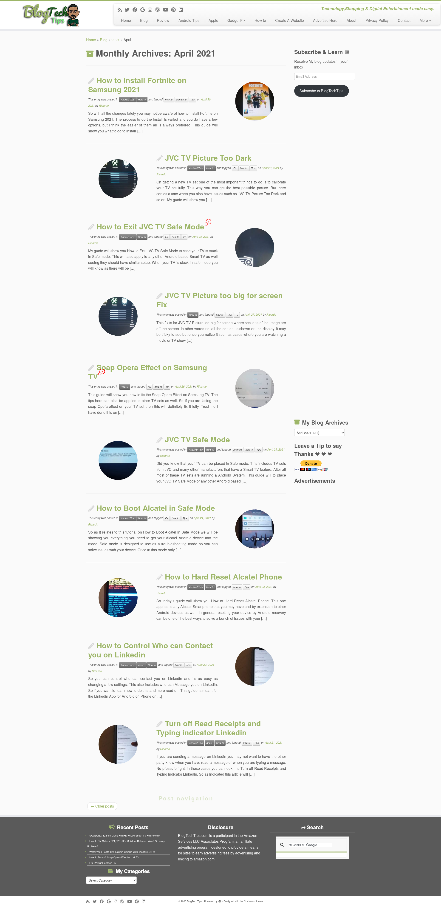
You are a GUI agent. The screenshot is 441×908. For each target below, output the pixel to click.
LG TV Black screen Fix (102, 863)
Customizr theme (253, 901)
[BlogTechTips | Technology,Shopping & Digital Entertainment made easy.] (51, 14)
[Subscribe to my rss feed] (121, 9)
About (351, 20)
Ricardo (104, 105)
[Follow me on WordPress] (159, 9)
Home (126, 20)
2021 (115, 39)
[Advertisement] (324, 259)
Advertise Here (325, 20)
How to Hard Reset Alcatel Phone (223, 576)
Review (163, 20)
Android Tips (188, 20)
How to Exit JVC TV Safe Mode (150, 226)
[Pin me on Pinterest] (175, 9)
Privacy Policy (377, 20)
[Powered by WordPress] (219, 900)
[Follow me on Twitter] (129, 9)
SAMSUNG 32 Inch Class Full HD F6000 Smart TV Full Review (124, 835)
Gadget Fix (236, 20)
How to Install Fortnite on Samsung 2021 (137, 84)
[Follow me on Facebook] (136, 9)
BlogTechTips (194, 901)
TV (184, 237)
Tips (192, 99)
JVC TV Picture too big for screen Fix (219, 300)
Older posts (102, 806)
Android (237, 449)
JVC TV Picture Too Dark (208, 157)
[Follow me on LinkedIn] (182, 9)
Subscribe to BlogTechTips (321, 90)
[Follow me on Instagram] (151, 9)
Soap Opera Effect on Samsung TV (147, 372)
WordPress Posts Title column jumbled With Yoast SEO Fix (122, 852)
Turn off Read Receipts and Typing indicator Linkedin (208, 728)
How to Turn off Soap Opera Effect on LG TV (114, 857)
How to (260, 20)
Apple (213, 20)
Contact (404, 20)
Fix (234, 168)
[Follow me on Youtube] (167, 9)
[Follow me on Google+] (144, 9)
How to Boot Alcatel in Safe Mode (156, 508)
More (424, 20)
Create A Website (289, 20)
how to (168, 99)
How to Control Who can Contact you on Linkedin (150, 650)
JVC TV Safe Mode (197, 439)
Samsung (181, 99)
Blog (144, 20)
